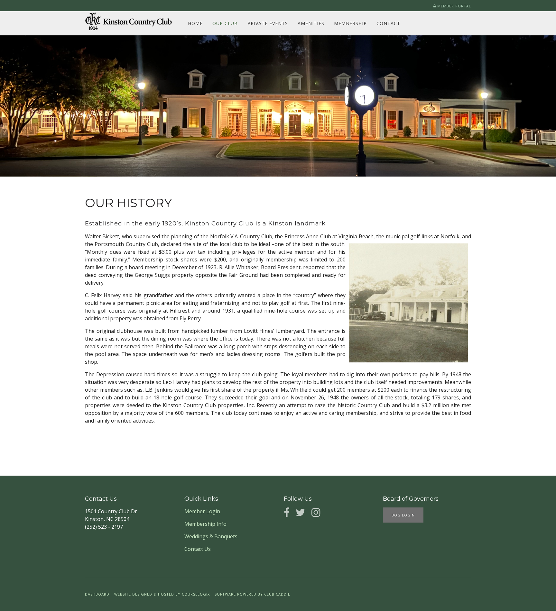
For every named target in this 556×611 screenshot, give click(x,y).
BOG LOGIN (403, 515)
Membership (350, 23)
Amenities (311, 23)
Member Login (202, 511)
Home (195, 23)
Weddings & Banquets (210, 536)
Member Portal (453, 6)
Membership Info (205, 523)
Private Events (267, 23)
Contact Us (197, 548)
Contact (388, 23)
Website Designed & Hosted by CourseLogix (162, 594)
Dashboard (97, 594)
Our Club (225, 23)
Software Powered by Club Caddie (252, 594)
